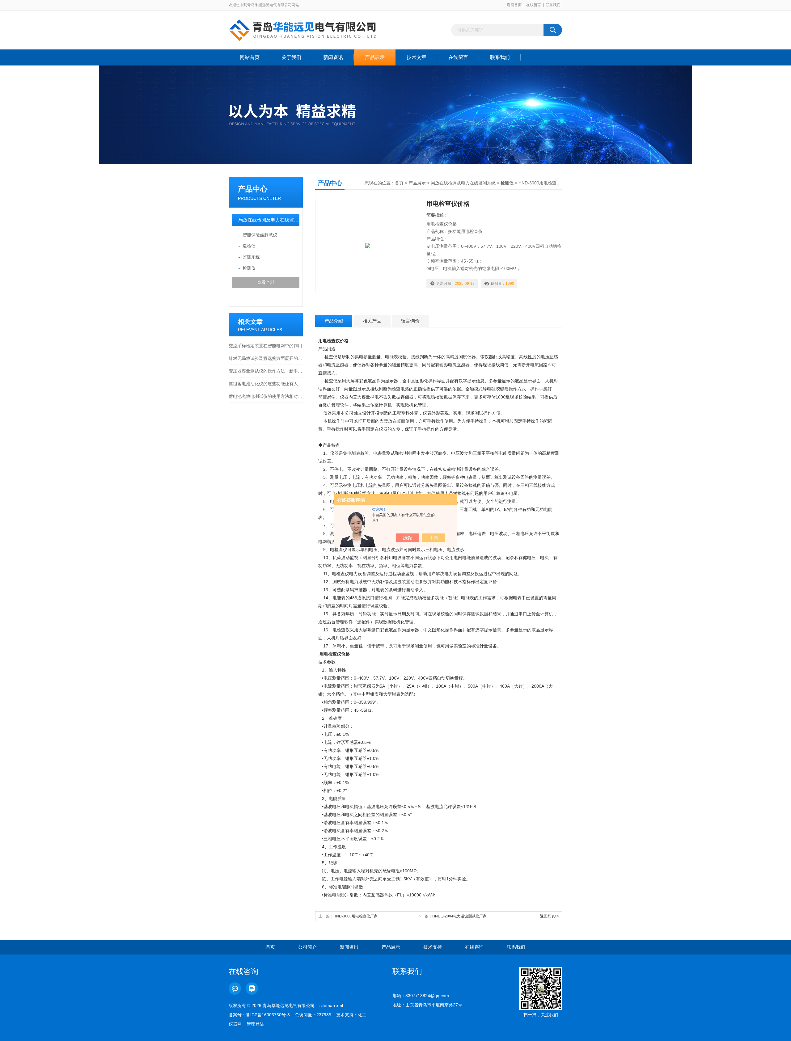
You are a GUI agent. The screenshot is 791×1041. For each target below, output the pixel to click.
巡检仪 (249, 245)
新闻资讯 (333, 57)
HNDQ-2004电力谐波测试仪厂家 (459, 916)
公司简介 (307, 947)
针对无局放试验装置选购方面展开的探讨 (266, 358)
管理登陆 (255, 1024)
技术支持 (432, 947)
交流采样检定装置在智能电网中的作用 (265, 345)
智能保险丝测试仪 (260, 234)
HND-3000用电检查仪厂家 (355, 916)
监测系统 (251, 257)
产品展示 (375, 57)
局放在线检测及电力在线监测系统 (268, 219)
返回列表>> (549, 916)
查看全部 (265, 282)
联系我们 (553, 5)
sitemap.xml (331, 1005)
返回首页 (514, 5)
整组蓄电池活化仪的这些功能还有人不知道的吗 (266, 383)
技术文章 (416, 57)
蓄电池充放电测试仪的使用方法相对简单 (266, 396)
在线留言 (533, 5)
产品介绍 (333, 320)
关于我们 (291, 57)
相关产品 (372, 320)
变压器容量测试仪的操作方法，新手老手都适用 (266, 371)
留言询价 (410, 320)
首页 (399, 182)
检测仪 (249, 268)
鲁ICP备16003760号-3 (268, 1014)
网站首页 (250, 57)
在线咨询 (474, 947)
